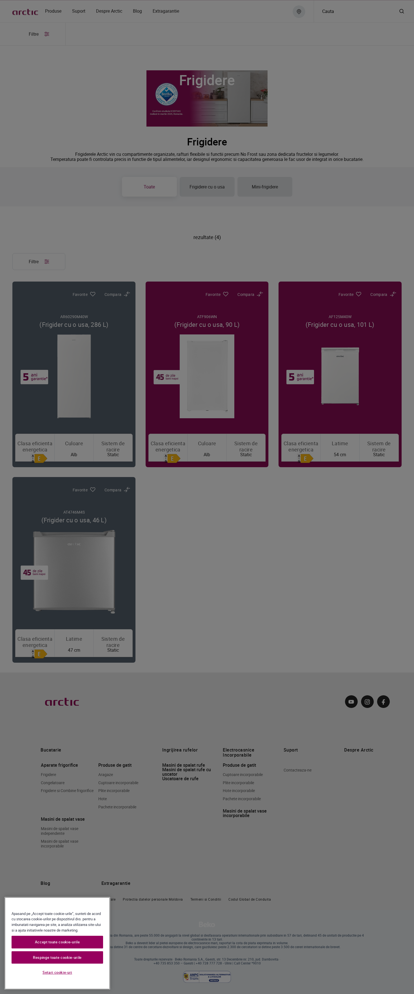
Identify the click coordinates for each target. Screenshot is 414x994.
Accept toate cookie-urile (57, 942)
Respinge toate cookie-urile (57, 957)
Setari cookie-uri (57, 972)
